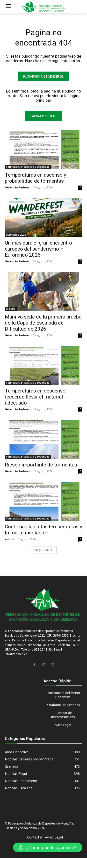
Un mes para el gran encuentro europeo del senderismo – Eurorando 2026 (38, 249)
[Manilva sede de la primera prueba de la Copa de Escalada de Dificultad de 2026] (43, 291)
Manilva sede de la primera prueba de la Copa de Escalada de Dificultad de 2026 (43, 323)
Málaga (10, 308)
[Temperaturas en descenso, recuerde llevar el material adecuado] (43, 365)
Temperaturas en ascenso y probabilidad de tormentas (35, 178)
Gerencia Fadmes (17, 187)
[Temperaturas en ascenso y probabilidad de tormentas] (43, 149)
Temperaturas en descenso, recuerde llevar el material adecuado (35, 397)
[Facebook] (34, 665)
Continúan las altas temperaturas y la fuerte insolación (43, 530)
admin (9, 539)
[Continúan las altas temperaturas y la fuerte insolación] (43, 501)
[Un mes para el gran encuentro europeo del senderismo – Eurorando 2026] (43, 217)
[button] (47, 847)
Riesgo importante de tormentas (41, 465)
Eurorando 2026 (16, 234)
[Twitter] (53, 665)
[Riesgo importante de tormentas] (43, 439)
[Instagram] (43, 665)
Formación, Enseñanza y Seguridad (28, 166)
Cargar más (41, 550)
